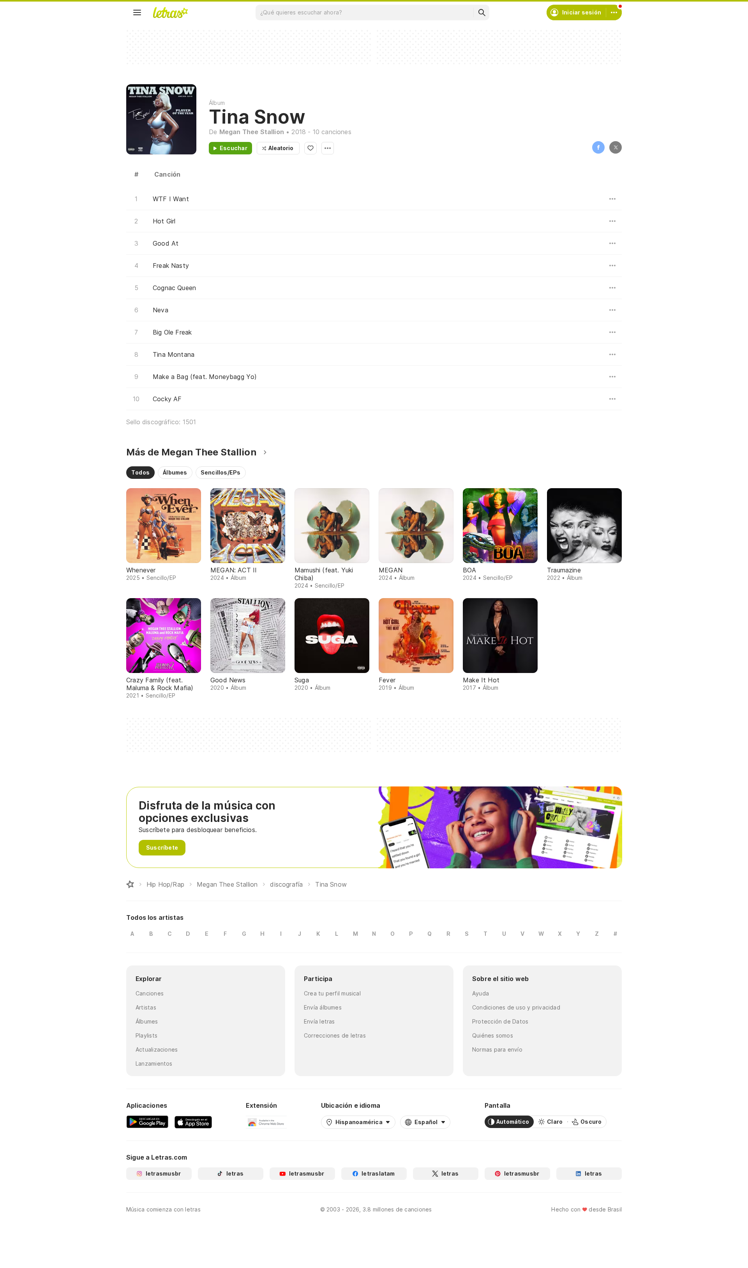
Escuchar (233, 148)
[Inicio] (130, 884)
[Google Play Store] (147, 1122)
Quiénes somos (492, 1035)
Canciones (150, 993)
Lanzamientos (154, 1063)
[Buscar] (481, 12)
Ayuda (480, 993)
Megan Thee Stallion (251, 132)
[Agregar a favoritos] (310, 148)
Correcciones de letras (335, 1035)
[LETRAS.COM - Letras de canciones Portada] (170, 12)
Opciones (327, 148)
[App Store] (193, 1122)
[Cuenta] (614, 12)
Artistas (146, 1007)
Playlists (146, 1035)
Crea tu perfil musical (332, 993)
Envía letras (319, 1021)
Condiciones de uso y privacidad (516, 1007)
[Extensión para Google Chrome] (266, 1122)
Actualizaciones (157, 1049)
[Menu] (137, 12)
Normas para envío (497, 1049)
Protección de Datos (500, 1021)
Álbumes (147, 1021)
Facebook (598, 147)
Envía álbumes (323, 1007)
